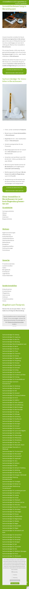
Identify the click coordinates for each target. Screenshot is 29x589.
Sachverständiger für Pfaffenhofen (12, 516)
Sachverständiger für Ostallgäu (11, 481)
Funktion (15, 574)
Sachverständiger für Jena (9, 461)
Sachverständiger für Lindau (10, 497)
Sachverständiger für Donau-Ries (12, 472)
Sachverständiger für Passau (10, 514)
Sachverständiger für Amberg (10, 334)
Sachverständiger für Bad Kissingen (12, 407)
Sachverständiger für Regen (10, 523)
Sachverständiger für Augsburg (11, 337)
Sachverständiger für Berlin (10, 346)
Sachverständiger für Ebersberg (11, 365)
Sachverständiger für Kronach (11, 426)
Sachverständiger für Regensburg (12, 518)
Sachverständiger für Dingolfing (11, 360)
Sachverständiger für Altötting (11, 470)
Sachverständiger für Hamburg (11, 386)
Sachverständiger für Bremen (10, 348)
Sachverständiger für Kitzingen (11, 423)
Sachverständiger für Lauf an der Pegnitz (14, 430)
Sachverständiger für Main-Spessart (12, 402)
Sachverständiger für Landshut (11, 493)
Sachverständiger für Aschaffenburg (12, 404)
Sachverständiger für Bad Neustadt (12, 409)
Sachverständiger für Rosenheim (11, 526)
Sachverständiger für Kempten (11, 421)
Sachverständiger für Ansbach (11, 393)
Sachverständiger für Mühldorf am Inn (13, 502)
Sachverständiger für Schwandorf (12, 456)
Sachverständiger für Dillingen (11, 414)
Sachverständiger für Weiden (10, 521)
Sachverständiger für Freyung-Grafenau (13, 395)
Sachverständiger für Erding (10, 370)
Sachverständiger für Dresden (11, 363)
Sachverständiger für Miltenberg (11, 437)
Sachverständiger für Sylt (9, 544)
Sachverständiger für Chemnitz (11, 353)
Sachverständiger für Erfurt (10, 553)
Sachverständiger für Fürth (10, 397)
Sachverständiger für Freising (10, 377)
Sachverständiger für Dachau (10, 356)
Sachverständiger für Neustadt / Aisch (13, 444)
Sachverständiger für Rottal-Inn (11, 484)
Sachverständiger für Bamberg (11, 341)
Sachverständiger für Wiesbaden (11, 556)
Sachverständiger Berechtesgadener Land (14, 344)
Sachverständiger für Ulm (9, 549)
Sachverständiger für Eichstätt (11, 367)
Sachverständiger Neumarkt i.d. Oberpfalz (14, 507)
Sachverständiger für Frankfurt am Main (13, 374)
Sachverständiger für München (11, 504)
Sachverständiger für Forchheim (11, 372)
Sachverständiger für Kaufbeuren (12, 419)
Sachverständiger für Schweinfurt (12, 535)
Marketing (15, 577)
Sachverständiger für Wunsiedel (11, 453)
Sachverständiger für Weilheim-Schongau (14, 551)
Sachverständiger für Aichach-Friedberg (13, 468)
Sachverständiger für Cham (10, 351)
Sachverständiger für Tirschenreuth (12, 451)
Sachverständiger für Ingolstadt (11, 458)
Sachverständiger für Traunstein (11, 546)
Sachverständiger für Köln (9, 465)
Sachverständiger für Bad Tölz (10, 339)
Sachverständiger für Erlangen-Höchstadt (14, 475)
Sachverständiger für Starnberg (11, 537)
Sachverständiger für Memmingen (12, 435)
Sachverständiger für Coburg (10, 412)
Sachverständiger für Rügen (10, 528)
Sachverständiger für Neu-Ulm (11, 442)
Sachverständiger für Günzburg (11, 416)
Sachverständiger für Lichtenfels (11, 433)
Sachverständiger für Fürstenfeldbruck (13, 379)
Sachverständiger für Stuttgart (11, 542)
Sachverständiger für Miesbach (11, 500)
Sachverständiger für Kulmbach (11, 428)
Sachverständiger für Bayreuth (11, 388)
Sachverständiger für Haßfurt (10, 400)
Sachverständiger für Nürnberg (11, 509)
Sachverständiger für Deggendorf (12, 358)
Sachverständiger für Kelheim (10, 463)
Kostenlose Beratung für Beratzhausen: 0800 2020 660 (14, 71)
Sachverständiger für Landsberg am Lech (14, 490)
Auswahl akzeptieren (15, 580)
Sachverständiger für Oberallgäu (11, 511)
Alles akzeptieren (14, 583)
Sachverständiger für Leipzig (10, 495)
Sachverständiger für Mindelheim (12, 440)
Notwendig (15, 571)
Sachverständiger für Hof (9, 390)
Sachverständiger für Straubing (11, 539)
